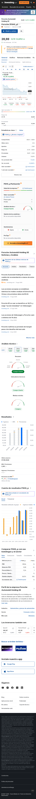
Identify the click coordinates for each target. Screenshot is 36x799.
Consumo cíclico (29, 612)
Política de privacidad (7, 781)
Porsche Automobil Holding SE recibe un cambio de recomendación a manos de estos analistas (17, 277)
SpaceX (5, 628)
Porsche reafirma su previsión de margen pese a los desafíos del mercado (16, 328)
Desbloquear (22, 579)
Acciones (5, 7)
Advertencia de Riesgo (7, 787)
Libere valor (29, 111)
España (28, 7)
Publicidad (22, 701)
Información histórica (14, 62)
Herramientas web (7, 708)
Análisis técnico (8, 344)
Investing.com (5, 296)
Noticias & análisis (24, 57)
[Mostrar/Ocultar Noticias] (12, 66)
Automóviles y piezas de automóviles (22, 608)
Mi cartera (4, 704)
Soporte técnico (24, 704)
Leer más (4, 603)
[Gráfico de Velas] (3, 66)
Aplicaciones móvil (7, 701)
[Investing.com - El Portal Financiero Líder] (11, 2)
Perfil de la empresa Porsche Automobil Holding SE (14, 588)
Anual (3, 499)
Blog (2, 697)
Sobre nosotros (24, 697)
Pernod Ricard (22, 628)
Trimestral (10, 499)
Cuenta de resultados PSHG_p (15, 488)
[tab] (10, 349)
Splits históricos (26, 62)
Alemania (32, 616)
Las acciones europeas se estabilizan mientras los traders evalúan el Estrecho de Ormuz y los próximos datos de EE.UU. (17, 291)
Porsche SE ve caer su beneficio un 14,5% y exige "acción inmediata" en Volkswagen (17, 304)
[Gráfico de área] (6, 66)
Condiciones (4, 775)
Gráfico (12, 57)
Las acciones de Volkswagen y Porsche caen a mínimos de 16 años (17, 316)
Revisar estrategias (12, 51)
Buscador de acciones (17, 7)
